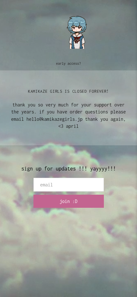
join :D (68, 201)
